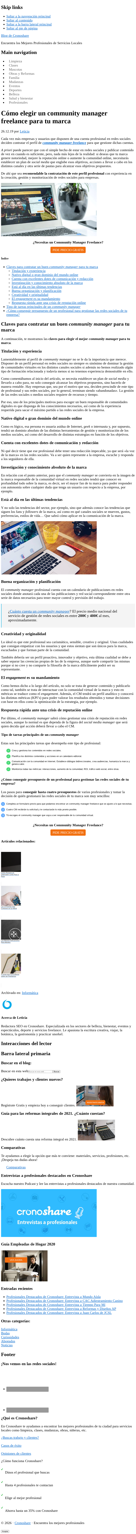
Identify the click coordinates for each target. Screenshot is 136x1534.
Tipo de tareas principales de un (43, 307)
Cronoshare (23, 1523)
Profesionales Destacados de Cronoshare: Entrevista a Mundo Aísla (53, 1297)
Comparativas (16, 1167)
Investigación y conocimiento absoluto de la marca (47, 283)
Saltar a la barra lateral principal (29, 24)
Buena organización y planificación (36, 291)
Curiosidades (10, 1337)
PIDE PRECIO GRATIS (68, 250)
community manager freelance (64, 143)
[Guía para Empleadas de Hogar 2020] (24, 1280)
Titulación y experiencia (29, 271)
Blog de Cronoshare (15, 35)
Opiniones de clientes (16, 1453)
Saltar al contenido (19, 20)
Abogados (8, 1341)
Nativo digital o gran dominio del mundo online (45, 275)
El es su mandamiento (36, 299)
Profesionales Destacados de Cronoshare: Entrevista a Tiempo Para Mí (55, 1305)
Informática (30, 993)
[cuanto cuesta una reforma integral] (96, 1139)
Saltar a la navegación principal (28, 16)
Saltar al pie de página (22, 28)
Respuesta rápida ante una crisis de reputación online (49, 303)
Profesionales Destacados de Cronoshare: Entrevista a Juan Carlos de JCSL (59, 1313)
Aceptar (5, 1531)
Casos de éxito (11, 1445)
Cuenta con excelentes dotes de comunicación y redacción (52, 279)
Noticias (7, 1345)
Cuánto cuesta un (40, 611)
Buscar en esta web (14, 1071)
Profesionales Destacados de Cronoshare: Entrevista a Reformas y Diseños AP (61, 1309)
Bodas (5, 1333)
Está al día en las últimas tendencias (37, 287)
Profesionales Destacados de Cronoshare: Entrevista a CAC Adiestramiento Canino (64, 1301)
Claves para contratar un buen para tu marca (52, 267)
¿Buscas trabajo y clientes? (20, 1437)
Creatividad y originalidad (30, 295)
